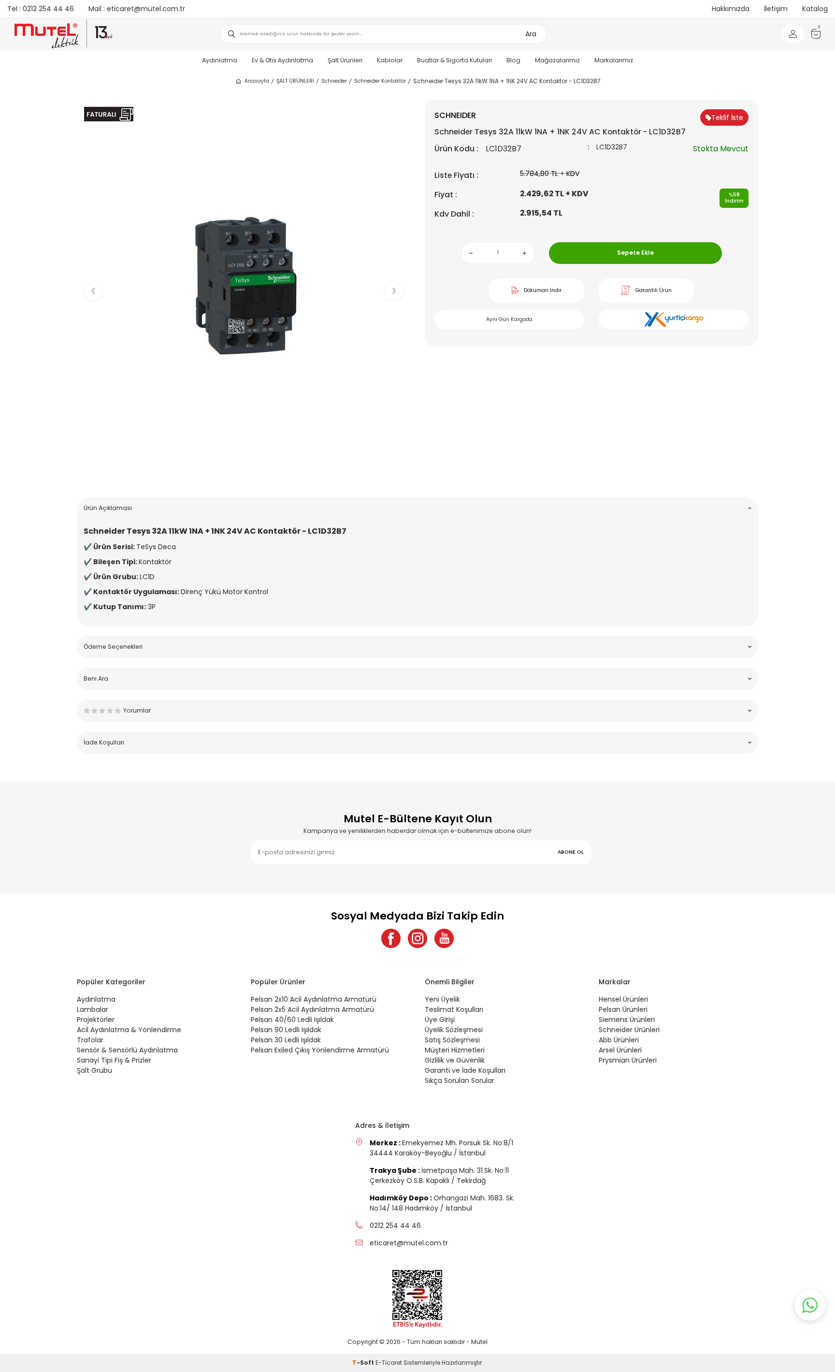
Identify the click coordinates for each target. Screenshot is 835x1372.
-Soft (363, 1362)
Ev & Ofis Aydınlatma (282, 60)
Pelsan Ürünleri (623, 1009)
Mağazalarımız (557, 60)
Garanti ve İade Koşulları (465, 1070)
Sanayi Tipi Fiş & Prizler (114, 1060)
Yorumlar (137, 710)
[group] (243, 283)
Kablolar (390, 60)
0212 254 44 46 (40, 9)
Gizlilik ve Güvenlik (455, 1060)
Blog (513, 60)
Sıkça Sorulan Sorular (459, 1080)
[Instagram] (417, 938)
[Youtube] (444, 938)
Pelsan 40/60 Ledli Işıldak (292, 1019)
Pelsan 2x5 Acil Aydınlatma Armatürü (312, 1009)
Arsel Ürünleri (620, 1050)
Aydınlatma (219, 60)
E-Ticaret (388, 1362)
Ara (530, 34)
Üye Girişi (440, 1019)
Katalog (815, 9)
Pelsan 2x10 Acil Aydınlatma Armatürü (313, 999)
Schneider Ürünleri (629, 1030)
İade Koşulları (104, 742)
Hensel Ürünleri (623, 999)
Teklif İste (727, 117)
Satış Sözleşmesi (452, 1040)
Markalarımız (613, 60)
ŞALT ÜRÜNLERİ (295, 81)
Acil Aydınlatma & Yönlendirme (129, 1030)
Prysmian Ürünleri (628, 1060)
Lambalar (92, 1009)
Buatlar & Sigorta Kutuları (454, 60)
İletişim (776, 9)
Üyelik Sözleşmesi (454, 1030)
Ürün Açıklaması (108, 508)
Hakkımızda (730, 9)
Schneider (334, 81)
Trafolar (90, 1040)
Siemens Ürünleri (627, 1019)
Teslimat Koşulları (454, 1009)
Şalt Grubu (94, 1070)
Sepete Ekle (635, 252)
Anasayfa (257, 81)
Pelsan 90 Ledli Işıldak (286, 1030)
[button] (243, 474)
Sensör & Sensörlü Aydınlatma (127, 1050)
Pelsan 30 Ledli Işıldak (286, 1040)
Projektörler (96, 1019)
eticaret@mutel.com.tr (136, 9)
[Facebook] (391, 938)
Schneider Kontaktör (380, 81)
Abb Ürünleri (619, 1040)
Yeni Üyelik (442, 999)
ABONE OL (571, 852)
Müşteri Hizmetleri (455, 1050)
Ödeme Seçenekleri (113, 646)
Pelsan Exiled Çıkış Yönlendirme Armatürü (320, 1050)
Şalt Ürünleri (345, 60)
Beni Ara (96, 678)
